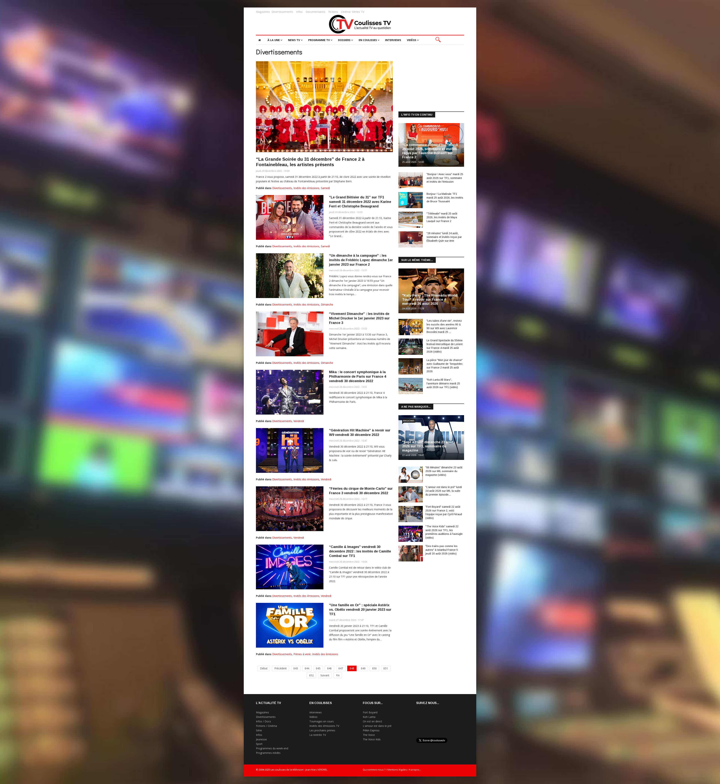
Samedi (325, 188)
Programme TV (319, 40)
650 (374, 668)
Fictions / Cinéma (266, 726)
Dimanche (327, 304)
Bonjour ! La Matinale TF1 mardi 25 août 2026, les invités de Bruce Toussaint (445, 197)
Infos (299, 11)
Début (264, 668)
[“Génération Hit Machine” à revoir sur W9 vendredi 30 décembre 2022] (289, 450)
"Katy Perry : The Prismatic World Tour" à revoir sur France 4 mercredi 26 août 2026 (429, 300)
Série (259, 730)
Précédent (280, 668)
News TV (294, 40)
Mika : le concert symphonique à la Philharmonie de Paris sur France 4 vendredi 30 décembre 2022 (357, 376)
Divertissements (282, 11)
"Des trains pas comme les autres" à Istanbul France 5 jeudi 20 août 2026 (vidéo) (441, 550)
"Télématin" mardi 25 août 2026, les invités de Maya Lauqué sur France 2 (442, 217)
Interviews (393, 40)
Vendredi (298, 421)
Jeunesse (261, 739)
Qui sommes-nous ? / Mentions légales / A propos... (392, 769)
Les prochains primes (322, 730)
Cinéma (345, 11)
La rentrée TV (317, 735)
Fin (338, 675)
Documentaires (315, 11)
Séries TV (358, 11)
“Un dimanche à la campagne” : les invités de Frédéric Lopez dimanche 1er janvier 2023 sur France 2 (361, 260)
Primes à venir (302, 654)
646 (329, 668)
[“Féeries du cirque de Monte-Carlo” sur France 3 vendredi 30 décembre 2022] (289, 508)
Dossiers (344, 40)
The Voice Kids (372, 739)
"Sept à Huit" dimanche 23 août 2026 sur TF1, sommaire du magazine (427, 446)
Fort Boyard (370, 712)
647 (340, 668)
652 (311, 675)
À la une (274, 40)
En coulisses (368, 40)
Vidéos (411, 40)
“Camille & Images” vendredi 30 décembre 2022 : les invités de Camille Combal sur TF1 (360, 551)
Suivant (324, 675)
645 (318, 668)
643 (295, 668)
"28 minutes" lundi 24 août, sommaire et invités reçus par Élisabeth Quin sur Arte (444, 237)
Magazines (263, 11)
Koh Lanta (369, 717)
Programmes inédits (268, 753)
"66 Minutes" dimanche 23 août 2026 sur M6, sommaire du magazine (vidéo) (443, 471)
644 (307, 668)
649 (363, 668)
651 (385, 668)
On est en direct (372, 721)
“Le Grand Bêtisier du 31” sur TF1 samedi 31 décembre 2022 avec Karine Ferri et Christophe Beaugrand (360, 201)
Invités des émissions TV (324, 726)
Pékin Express (371, 730)
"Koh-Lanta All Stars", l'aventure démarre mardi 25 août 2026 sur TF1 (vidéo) (443, 383)
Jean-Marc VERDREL (316, 769)
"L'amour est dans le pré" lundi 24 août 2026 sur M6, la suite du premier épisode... (443, 491)
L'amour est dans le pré (377, 726)
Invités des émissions (306, 188)
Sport (259, 744)
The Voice (369, 735)
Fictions (333, 11)
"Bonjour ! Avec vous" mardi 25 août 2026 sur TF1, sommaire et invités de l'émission (445, 178)
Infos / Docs (263, 721)
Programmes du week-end (272, 748)
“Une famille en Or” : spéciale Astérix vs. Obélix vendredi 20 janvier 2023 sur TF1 (360, 609)
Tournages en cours (321, 721)
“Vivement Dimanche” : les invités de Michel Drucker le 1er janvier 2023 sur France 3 (359, 318)
